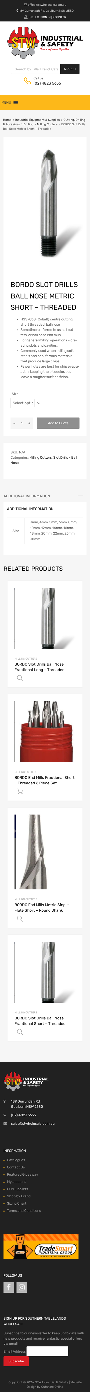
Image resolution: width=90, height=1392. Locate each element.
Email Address (15, 1351)
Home (7, 120)
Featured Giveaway (22, 1174)
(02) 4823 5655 (46, 83)
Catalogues (16, 1160)
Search (70, 69)
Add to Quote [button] (20, 791)
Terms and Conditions (24, 1211)
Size (15, 394)
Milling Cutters (47, 124)
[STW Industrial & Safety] (45, 57)
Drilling (28, 124)
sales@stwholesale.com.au (32, 1123)
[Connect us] (9, 1287)
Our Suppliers (17, 1189)
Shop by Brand (18, 1196)
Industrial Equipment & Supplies (37, 120)
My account (16, 1182)
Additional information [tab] (27, 496)
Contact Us (16, 1167)
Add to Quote (58, 423)
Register (59, 17)
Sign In (45, 17)
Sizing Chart (16, 1203)
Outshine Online (52, 1387)
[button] (6, 102)
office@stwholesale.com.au (47, 4)
